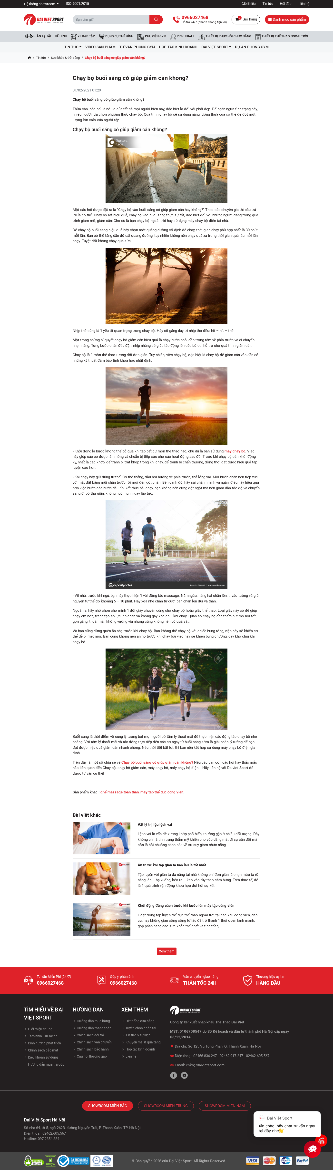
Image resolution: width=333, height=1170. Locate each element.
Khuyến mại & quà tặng (143, 1042)
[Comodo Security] (34, 1161)
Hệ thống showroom (40, 4)
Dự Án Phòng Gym (252, 47)
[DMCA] (51, 1161)
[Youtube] (184, 1075)
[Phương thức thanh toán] (277, 1161)
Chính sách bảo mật (42, 1050)
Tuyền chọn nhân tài (140, 1028)
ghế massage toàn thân (119, 792)
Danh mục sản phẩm (289, 19)
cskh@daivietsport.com (205, 1065)
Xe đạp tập (86, 36)
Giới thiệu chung (39, 1029)
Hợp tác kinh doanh (140, 1049)
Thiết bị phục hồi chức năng (228, 36)
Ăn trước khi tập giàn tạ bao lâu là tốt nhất (172, 865)
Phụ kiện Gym (155, 36)
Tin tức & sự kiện (137, 1035)
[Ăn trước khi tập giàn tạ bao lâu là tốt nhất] (101, 878)
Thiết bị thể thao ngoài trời (284, 36)
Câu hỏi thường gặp (91, 1056)
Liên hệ (303, 4)
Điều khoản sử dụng (42, 1057)
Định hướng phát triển (44, 1043)
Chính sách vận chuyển (94, 1042)
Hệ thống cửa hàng (140, 1021)
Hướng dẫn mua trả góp (45, 1064)
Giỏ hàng (248, 18)
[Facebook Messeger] (321, 1140)
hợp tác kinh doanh (178, 47)
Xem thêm (166, 951)
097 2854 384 (48, 1139)
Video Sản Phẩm (100, 47)
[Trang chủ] (29, 57)
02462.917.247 (231, 1056)
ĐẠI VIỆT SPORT (214, 47)
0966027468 (50, 983)
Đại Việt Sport (180, 1161)
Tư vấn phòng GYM (137, 47)
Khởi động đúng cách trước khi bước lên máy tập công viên (186, 905)
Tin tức (268, 4)
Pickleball (185, 36)
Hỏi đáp (286, 4)
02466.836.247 (205, 1056)
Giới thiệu (249, 4)
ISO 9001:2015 (77, 3)
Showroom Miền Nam (225, 1106)
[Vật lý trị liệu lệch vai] (101, 838)
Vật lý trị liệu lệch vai (155, 824)
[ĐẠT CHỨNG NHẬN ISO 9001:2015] (101, 1161)
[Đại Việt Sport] (44, 19)
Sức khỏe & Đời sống (65, 58)
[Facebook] (173, 1075)
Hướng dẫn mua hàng (93, 1021)
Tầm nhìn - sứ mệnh (42, 1036)
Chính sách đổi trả (90, 1035)
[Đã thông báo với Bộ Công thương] (73, 1161)
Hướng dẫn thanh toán (93, 1028)
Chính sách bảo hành (92, 1049)
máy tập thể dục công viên (161, 792)
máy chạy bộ (235, 451)
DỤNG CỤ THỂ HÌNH (119, 36)
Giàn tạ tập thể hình (50, 36)
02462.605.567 (257, 1056)
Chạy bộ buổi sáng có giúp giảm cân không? (157, 762)
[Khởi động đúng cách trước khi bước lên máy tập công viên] (101, 919)
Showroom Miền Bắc (107, 1106)
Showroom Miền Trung (166, 1106)
